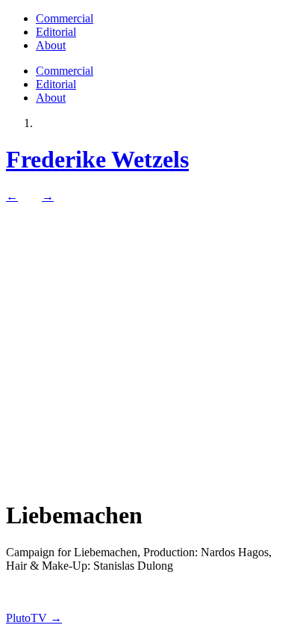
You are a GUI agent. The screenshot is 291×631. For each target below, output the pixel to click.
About (51, 45)
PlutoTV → (34, 618)
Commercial (64, 18)
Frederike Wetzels (97, 159)
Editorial (56, 31)
